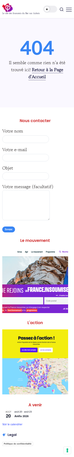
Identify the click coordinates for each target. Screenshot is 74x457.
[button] (50, 9)
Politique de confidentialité (17, 443)
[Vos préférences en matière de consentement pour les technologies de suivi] (67, 450)
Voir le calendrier (12, 424)
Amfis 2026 (21, 416)
